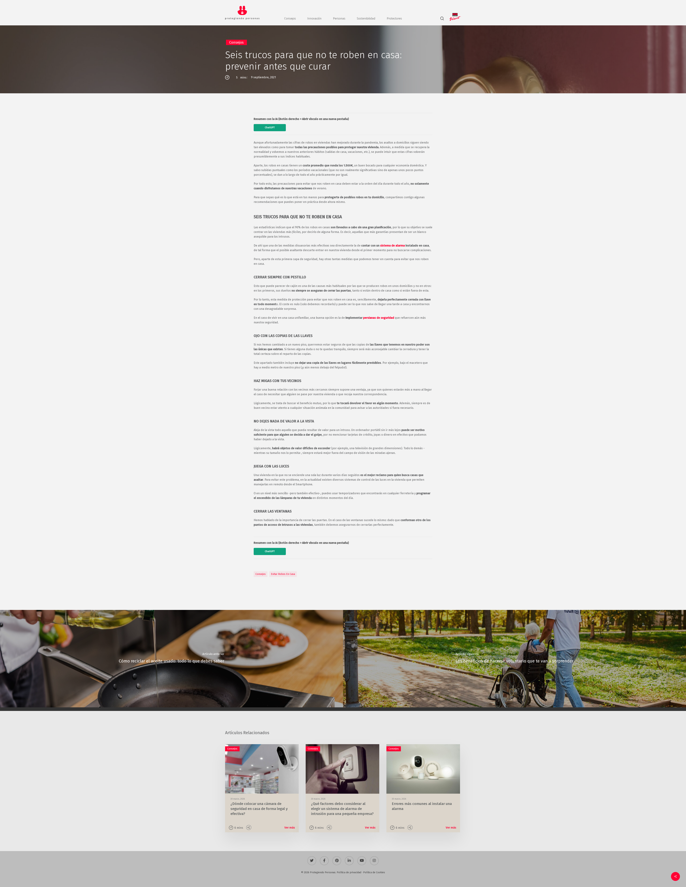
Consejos (236, 42)
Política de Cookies (374, 872)
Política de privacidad (349, 872)
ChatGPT (270, 127)
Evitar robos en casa (283, 574)
